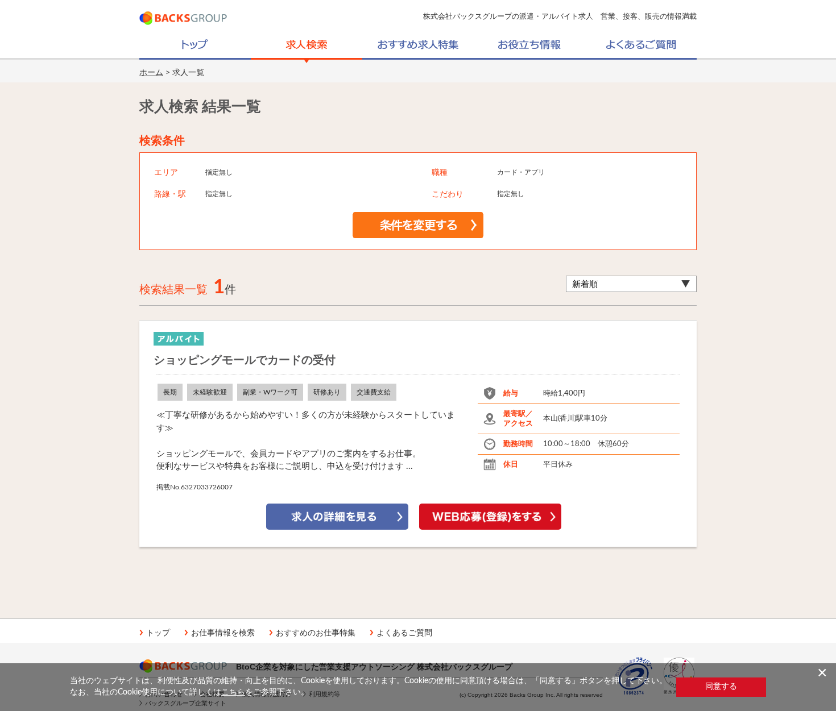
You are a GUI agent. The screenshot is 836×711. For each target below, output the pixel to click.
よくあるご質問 (404, 632)
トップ (158, 632)
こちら (233, 692)
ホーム (151, 73)
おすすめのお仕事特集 (315, 632)
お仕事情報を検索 (223, 632)
